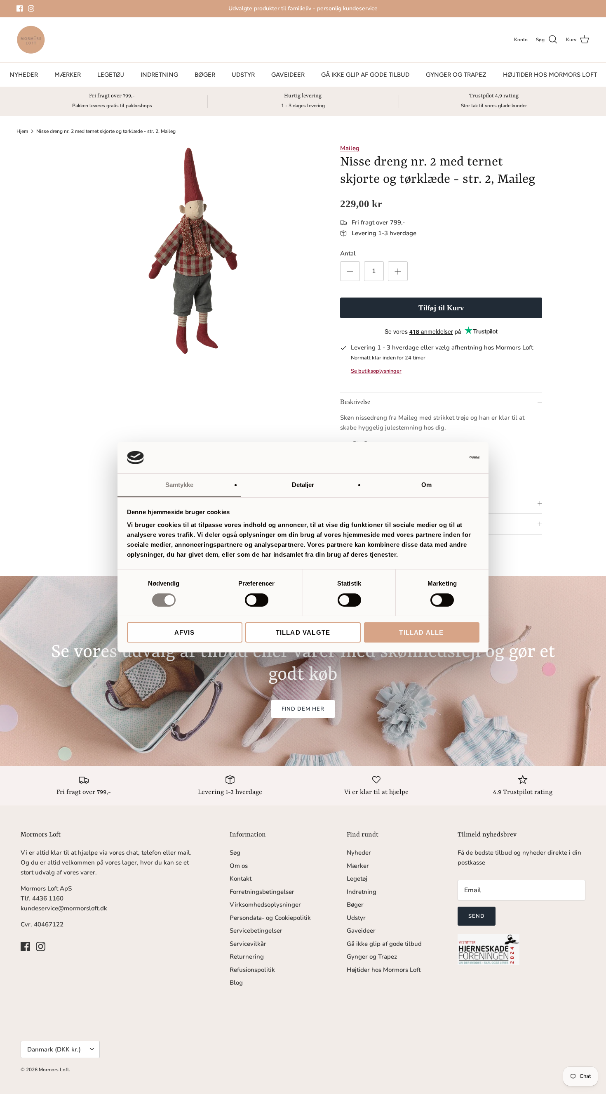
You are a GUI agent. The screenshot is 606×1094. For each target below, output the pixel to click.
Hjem (22, 131)
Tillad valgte (303, 632)
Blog (236, 982)
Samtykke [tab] (179, 484)
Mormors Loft (54, 1069)
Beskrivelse (355, 401)
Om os (239, 866)
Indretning (159, 74)
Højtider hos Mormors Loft (550, 74)
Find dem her (303, 709)
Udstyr (243, 74)
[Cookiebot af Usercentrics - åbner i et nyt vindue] (443, 457)
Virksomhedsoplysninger (265, 904)
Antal (348, 253)
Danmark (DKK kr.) (54, 1049)
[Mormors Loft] (30, 40)
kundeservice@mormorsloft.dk (64, 908)
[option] (193, 251)
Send (476, 916)
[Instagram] (31, 8)
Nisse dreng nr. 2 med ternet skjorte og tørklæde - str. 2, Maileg (106, 131)
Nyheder (23, 74)
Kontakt (240, 878)
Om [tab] (426, 484)
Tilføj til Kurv (441, 308)
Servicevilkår (248, 944)
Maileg (349, 148)
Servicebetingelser (256, 930)
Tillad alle (421, 632)
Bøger (205, 74)
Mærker (67, 74)
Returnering (247, 956)
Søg (235, 852)
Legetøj (110, 74)
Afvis (184, 632)
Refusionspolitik (252, 970)
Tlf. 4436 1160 (42, 898)
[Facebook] (19, 8)
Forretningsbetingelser (262, 892)
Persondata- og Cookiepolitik (270, 918)
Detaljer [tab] (303, 484)
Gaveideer (288, 74)
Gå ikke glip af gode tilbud (365, 74)
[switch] (256, 600)
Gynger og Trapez (456, 74)
